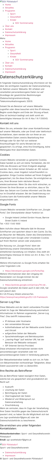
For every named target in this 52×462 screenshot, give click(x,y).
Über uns (9, 26)
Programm (10, 10)
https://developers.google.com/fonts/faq (24, 271)
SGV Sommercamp (24, 23)
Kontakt (8, 29)
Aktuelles (9, 7)
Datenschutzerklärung (15, 32)
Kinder (13, 20)
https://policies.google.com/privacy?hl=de (25, 285)
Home (8, 4)
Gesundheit (15, 17)
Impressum (10, 35)
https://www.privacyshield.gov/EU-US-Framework (24, 297)
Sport (13, 13)
